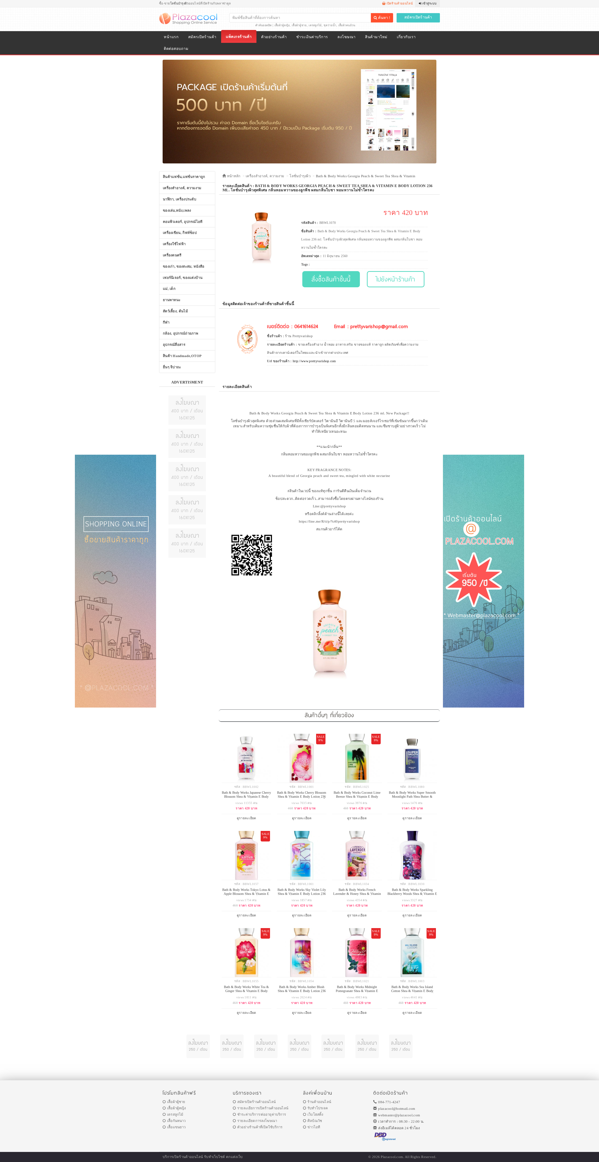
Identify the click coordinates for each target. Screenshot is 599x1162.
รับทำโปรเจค (317, 1108)
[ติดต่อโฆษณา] (187, 410)
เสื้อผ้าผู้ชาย (299, 25)
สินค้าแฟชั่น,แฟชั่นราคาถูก (184, 177)
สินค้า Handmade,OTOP (182, 356)
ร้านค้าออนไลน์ (319, 1102)
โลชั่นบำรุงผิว (299, 176)
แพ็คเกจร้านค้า (239, 37)
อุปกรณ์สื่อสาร (174, 345)
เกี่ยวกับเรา (406, 37)
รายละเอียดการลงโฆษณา (257, 1121)
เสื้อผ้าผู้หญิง (282, 25)
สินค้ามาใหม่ (376, 37)
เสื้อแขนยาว (176, 1127)
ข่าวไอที (313, 1127)
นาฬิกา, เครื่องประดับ (179, 199)
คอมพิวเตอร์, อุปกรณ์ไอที (183, 222)
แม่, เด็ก (169, 289)
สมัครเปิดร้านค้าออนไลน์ (256, 1102)
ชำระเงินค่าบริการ (312, 37)
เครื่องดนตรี (172, 255)
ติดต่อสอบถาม (176, 49)
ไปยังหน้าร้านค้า (395, 279)
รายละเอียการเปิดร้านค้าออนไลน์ (262, 1108)
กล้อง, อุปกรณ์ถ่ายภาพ (180, 333)
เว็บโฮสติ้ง (315, 1114)
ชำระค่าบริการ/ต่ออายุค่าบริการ (261, 1114)
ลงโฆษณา (346, 37)
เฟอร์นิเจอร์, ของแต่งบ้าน (182, 278)
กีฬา (166, 322)
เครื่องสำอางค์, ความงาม (182, 188)
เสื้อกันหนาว (176, 1121)
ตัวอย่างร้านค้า (274, 37)
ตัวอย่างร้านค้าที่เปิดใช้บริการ (259, 1127)
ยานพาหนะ (171, 300)
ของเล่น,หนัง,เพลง (177, 210)
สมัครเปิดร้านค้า (418, 17)
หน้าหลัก (233, 176)
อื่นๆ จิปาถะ (172, 367)
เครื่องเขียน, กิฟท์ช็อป (180, 233)
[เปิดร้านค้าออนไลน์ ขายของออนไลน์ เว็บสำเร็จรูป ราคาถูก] (299, 111)
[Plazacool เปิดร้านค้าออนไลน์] (188, 18)
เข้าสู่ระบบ (428, 3)
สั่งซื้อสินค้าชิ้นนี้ (331, 279)
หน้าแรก (171, 37)
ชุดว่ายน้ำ (330, 25)
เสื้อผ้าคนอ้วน (346, 25)
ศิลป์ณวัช (314, 1121)
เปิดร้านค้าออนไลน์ (399, 3)
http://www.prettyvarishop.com (314, 361)
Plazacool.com (392, 1157)
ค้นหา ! (383, 18)
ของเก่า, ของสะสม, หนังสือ (184, 266)
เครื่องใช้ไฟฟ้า (174, 244)
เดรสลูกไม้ (315, 25)
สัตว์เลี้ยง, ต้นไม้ (175, 311)
